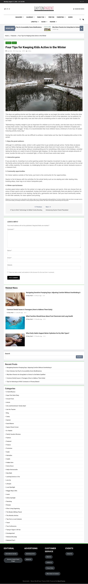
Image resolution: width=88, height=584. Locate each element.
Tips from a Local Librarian (14, 519)
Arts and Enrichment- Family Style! (16, 406)
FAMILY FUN (40, 17)
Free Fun (51, 17)
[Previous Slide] (80, 1)
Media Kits (28, 559)
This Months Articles (12, 515)
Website (9, 265)
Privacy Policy (49, 568)
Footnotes (9, 448)
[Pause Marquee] (81, 28)
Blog (7, 413)
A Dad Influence (10, 392)
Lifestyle (34, 22)
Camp (8, 416)
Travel (8, 522)
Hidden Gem (9, 462)
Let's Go (8, 480)
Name (9, 250)
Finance (8, 445)
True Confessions (11, 526)
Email (9, 258)
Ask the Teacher (11, 409)
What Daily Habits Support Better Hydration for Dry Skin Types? (47, 333)
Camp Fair (69, 553)
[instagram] (9, 9)
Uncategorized (10, 533)
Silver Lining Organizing (13, 508)
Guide (8, 452)
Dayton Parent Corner (12, 427)
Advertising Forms (30, 553)
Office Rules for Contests (52, 573)
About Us (48, 556)
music (8, 494)
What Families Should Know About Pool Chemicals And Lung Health (49, 316)
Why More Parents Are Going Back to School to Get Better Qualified (61, 27)
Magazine (18, 17)
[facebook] (7, 9)
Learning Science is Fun (13, 476)
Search (7, 353)
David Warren (10, 423)
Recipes (8, 505)
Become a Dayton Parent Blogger (13, 560)
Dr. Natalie (9, 430)
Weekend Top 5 (10, 540)
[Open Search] (80, 19)
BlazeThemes (61, 581)
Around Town (10, 399)
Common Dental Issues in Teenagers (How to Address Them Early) (62, 1)
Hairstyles (9, 455)
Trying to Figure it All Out (13, 529)
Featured (8, 43)
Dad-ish (8, 420)
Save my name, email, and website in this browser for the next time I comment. (31, 272)
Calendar (29, 17)
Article (8, 402)
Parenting (60, 17)
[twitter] (5, 9)
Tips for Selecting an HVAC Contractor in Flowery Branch (23, 381)
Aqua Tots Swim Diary (12, 395)
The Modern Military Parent (14, 512)
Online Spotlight (10, 498)
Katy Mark (9, 51)
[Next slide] (83, 1)
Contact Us (49, 562)
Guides (70, 17)
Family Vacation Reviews (13, 434)
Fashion (52, 22)
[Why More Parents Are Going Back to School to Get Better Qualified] (35, 29)
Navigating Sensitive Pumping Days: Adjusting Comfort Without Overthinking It (53, 292)
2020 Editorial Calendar (10, 553)
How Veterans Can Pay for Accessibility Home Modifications (24, 371)
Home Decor (10, 466)
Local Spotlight (10, 487)
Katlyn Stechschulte (12, 469)
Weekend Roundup (11, 537)
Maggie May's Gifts (11, 491)
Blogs (44, 22)
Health (14, 43)
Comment (10, 229)
